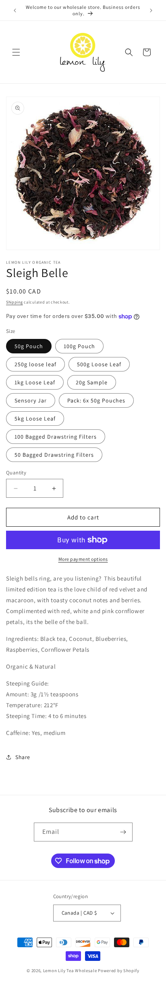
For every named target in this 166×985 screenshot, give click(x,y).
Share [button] (22, 757)
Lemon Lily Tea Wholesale (70, 970)
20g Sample (92, 382)
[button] (16, 52)
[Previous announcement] (15, 10)
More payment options (83, 559)
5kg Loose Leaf (35, 418)
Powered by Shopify (118, 970)
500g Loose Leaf (99, 364)
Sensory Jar (31, 400)
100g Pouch (79, 346)
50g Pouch (29, 346)
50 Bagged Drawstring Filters (54, 454)
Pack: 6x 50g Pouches (96, 400)
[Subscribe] (123, 832)
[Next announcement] (151, 10)
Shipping (14, 302)
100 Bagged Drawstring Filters (56, 436)
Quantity (16, 472)
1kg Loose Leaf (35, 382)
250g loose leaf (35, 364)
